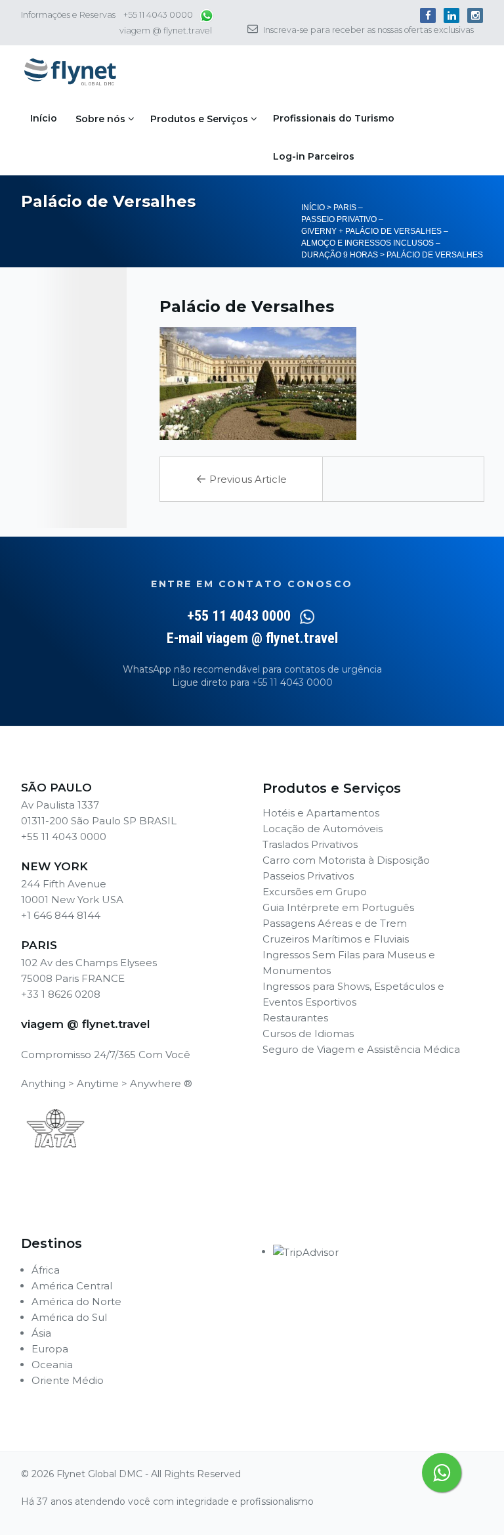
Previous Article (241, 479)
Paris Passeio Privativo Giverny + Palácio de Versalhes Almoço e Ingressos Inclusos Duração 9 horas (374, 231)
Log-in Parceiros (313, 156)
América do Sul (69, 1317)
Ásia (41, 1333)
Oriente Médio (68, 1380)
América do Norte (76, 1301)
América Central (72, 1285)
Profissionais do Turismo (333, 118)
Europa (50, 1349)
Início (43, 118)
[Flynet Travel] (70, 72)
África (46, 1270)
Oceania (52, 1364)
